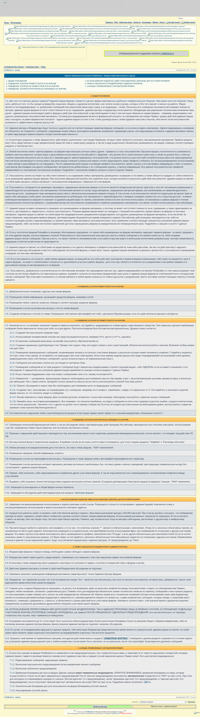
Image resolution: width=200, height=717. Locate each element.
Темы (43, 67)
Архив (55, 28)
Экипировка (63, 18)
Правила (109, 22)
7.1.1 (12, 660)
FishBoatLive (115, 713)
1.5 (6, 175)
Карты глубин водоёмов (121, 31)
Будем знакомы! (179, 26)
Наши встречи (123, 26)
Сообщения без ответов (14, 67)
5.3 (6, 528)
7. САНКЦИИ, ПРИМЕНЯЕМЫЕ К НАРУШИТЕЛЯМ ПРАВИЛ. (110, 86)
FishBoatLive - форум (12, 70)
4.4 (6, 447)
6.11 (7, 638)
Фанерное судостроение (72, 40)
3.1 (6, 325)
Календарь (146, 22)
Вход (7, 22)
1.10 (7, 259)
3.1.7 (12, 367)
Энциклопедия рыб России (132, 43)
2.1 (6, 291)
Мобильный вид (100, 706)
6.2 (6, 557)
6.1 (6, 551)
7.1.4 (12, 673)
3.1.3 (12, 341)
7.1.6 (12, 690)
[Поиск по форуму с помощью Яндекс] (188, 22)
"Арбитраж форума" (84, 492)
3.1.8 (12, 374)
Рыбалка (8, 18)
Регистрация (16, 22)
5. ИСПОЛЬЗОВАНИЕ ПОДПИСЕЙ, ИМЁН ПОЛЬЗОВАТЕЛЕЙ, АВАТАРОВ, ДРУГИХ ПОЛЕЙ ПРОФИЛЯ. (127, 81)
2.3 (6, 302)
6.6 (6, 579)
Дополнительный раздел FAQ (124, 28)
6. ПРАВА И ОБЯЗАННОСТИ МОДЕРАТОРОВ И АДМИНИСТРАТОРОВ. (114, 84)
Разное (92, 18)
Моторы (39, 18)
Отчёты (50, 18)
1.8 (6, 232)
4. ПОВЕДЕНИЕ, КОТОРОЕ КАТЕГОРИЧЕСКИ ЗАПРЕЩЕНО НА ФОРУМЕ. (36, 89)
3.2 (6, 413)
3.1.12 (13, 397)
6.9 (6, 621)
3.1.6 (12, 363)
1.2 (6, 128)
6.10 (7, 629)
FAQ (116, 22)
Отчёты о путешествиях (129, 38)
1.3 (6, 139)
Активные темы (32, 67)
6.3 (6, 563)
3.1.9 (12, 378)
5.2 (6, 513)
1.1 (6, 101)
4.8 (6, 473)
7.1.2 (12, 664)
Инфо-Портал (66, 26)
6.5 (6, 574)
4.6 (6, 458)
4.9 (6, 481)
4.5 (6, 453)
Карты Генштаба (61, 31)
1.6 (6, 187)
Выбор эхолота (101, 36)
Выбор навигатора (165, 36)
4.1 (6, 424)
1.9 (6, 247)
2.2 (6, 297)
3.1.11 (12, 390)
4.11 (7, 492)
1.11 (7, 270)
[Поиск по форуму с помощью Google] (173, 22)
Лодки (28, 18)
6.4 (6, 568)
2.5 (6, 314)
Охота (19, 18)
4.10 (7, 487)
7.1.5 (12, 686)
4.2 (6, 433)
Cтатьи (187, 28)
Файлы (155, 22)
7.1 (6, 653)
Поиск (162, 22)
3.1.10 (13, 385)
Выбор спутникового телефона (63, 38)
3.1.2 (12, 337)
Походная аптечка (183, 31)
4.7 (6, 464)
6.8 (6, 609)
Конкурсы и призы (140, 40)
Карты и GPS (79, 18)
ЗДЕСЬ (147, 682)
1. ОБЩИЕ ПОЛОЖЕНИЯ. (16, 81)
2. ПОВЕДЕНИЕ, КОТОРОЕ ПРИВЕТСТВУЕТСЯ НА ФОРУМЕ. (31, 84)
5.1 (6, 504)
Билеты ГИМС (141, 33)
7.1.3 (12, 668)
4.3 (6, 442)
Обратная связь (125, 22)
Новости (137, 22)
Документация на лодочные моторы (74, 33)
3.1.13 (13, 401)
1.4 (6, 151)
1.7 (6, 208)
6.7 (6, 588)
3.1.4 (12, 345)
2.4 (6, 308)
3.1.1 (12, 332)
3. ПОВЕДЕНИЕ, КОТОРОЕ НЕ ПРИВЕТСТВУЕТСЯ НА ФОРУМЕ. (33, 86)
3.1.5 (12, 352)
